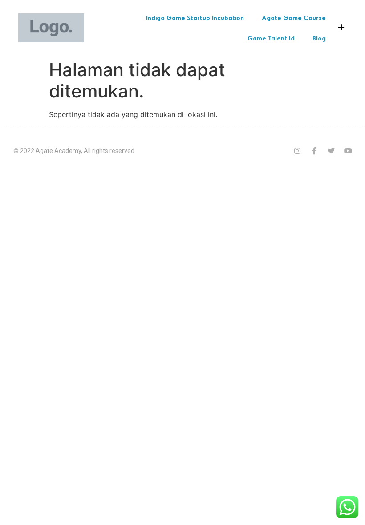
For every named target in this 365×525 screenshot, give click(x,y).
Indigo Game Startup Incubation (195, 17)
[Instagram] (297, 150)
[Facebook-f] (314, 150)
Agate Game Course (294, 17)
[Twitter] (331, 150)
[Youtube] (348, 150)
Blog (319, 38)
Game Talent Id (271, 38)
